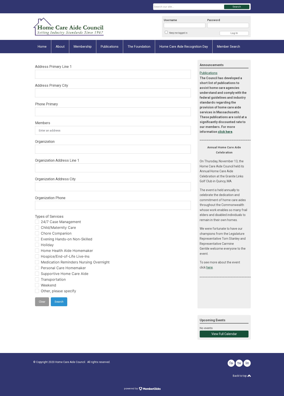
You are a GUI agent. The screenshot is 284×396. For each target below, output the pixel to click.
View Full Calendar (224, 334)
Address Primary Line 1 (53, 67)
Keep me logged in (178, 33)
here (209, 267)
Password (213, 20)
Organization (45, 141)
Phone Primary (46, 104)
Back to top (240, 375)
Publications (208, 73)
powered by (131, 388)
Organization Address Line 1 (57, 160)
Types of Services (49, 216)
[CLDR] (76, 26)
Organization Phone (50, 198)
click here (225, 131)
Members (42, 123)
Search (237, 6)
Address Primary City (51, 85)
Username (170, 20)
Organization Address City (55, 179)
